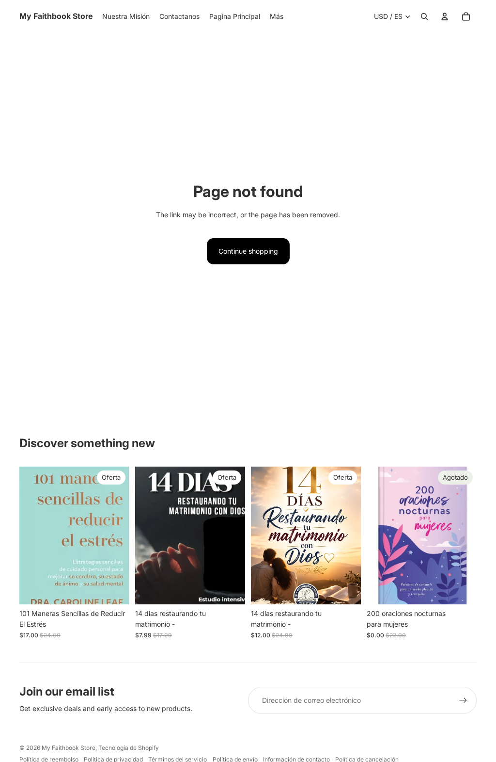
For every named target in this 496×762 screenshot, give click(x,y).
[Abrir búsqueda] (424, 16)
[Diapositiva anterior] (374, 535)
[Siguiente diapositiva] (469, 535)
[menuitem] (276, 16)
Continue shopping (248, 251)
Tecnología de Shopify (128, 747)
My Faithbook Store (68, 747)
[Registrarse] (463, 700)
